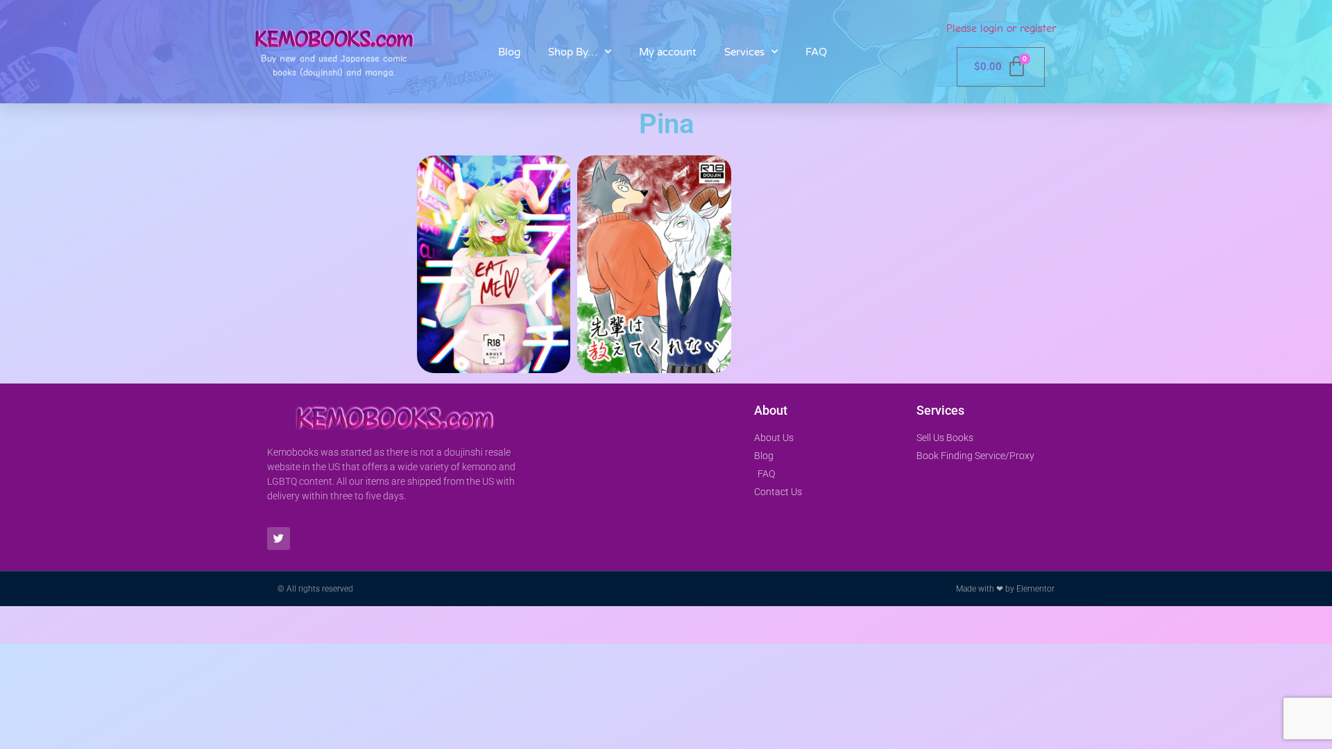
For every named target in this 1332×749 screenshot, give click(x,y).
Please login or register (1001, 28)
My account (668, 52)
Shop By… (573, 52)
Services (744, 52)
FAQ (816, 52)
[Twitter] (278, 538)
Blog (509, 52)
